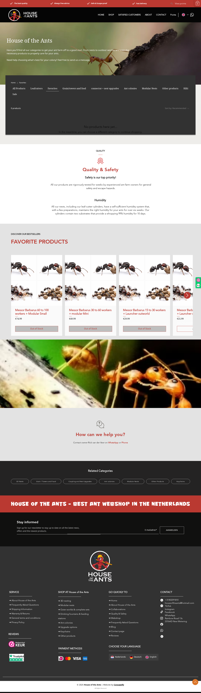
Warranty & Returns (20, 613)
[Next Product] (187, 295)
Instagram (169, 609)
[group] (100, 295)
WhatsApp (170, 615)
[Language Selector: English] (185, 15)
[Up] (195, 682)
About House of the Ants (23, 600)
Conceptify (119, 685)
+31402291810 (171, 600)
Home (114, 600)
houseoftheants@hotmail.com (179, 603)
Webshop (116, 618)
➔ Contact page (116, 631)
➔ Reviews (114, 635)
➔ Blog (112, 627)
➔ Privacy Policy (16, 622)
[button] (197, 3)
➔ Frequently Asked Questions (24, 604)
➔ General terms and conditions (24, 618)
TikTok (168, 606)
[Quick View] (36, 280)
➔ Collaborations (117, 609)
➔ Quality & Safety (117, 613)
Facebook (170, 612)
